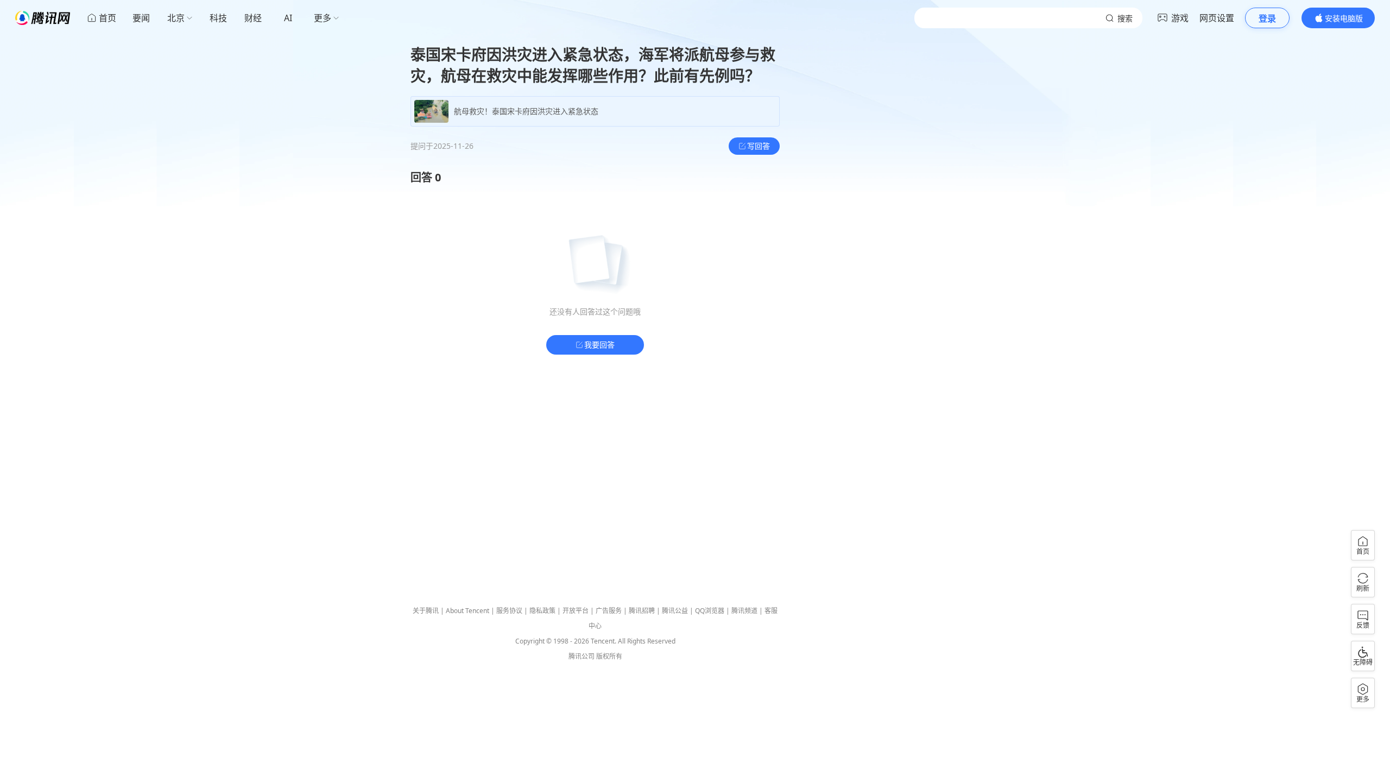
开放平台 (576, 610)
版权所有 (609, 656)
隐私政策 (542, 610)
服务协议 (509, 610)
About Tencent (467, 610)
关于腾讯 (426, 610)
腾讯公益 (675, 610)
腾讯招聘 (642, 610)
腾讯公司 (581, 656)
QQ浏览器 (709, 610)
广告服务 (609, 610)
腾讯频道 (744, 610)
